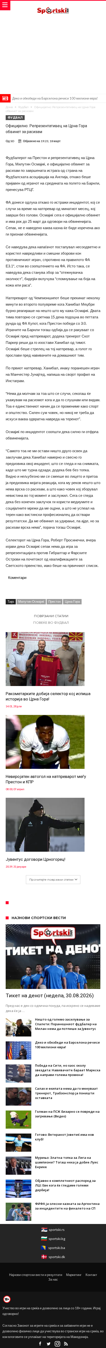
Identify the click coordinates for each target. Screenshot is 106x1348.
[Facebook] (40, 1344)
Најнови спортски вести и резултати (35, 1275)
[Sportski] (53, 5)
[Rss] (66, 1344)
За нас (53, 1279)
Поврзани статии (51, 616)
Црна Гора (72, 601)
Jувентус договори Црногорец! (35, 859)
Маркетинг (74, 1275)
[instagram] (57, 1344)
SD (12, 141)
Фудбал (23, 107)
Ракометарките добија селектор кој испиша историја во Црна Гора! (48, 696)
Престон (54, 601)
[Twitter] (49, 1344)
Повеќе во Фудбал (51, 622)
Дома (9, 107)
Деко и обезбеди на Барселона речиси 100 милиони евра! (55, 98)
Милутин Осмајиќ (31, 601)
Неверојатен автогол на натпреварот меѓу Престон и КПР (46, 779)
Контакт (91, 1275)
